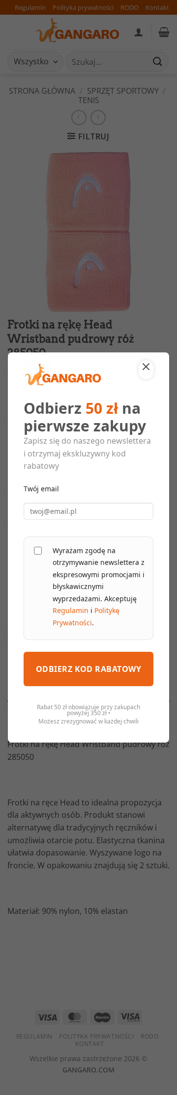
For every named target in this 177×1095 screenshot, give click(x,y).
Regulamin (70, 610)
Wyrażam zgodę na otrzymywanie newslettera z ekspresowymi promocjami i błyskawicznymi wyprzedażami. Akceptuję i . (99, 586)
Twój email (41, 488)
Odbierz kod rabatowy (89, 669)
